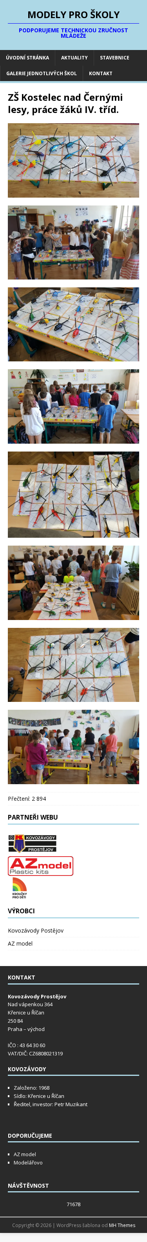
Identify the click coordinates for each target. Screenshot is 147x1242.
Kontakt (101, 73)
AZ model (20, 943)
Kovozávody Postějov (36, 930)
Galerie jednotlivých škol (41, 73)
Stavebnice (114, 57)
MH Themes (122, 1225)
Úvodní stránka (27, 57)
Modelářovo (28, 1162)
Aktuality (74, 57)
